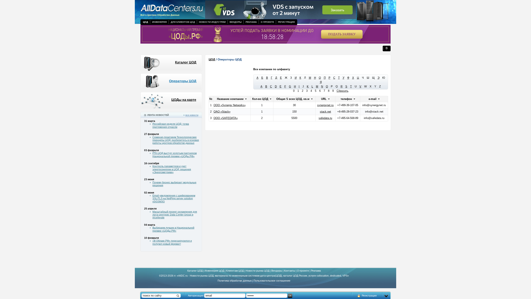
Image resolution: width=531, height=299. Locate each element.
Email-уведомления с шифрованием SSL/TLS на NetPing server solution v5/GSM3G (173, 198)
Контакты (289, 270)
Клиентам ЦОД (235, 270)
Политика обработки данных (235, 280)
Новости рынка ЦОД (257, 270)
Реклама (251, 22)
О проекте (267, 22)
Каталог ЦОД (185, 62)
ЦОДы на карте (183, 100)
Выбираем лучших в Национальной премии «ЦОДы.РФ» (173, 229)
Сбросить (342, 90)
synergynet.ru (325, 105)
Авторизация (195, 295)
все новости (191, 115)
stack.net (325, 111)
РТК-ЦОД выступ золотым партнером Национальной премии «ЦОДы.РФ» (174, 155)
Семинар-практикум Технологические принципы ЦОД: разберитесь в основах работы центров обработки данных (175, 140)
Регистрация (286, 22)
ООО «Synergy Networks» (230, 105)
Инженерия (159, 22)
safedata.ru (325, 118)
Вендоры (236, 22)
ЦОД (145, 22)
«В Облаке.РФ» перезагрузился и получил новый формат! (172, 242)
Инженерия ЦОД (214, 270)
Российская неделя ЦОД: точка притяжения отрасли (170, 125)
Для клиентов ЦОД (183, 22)
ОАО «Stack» (222, 111)
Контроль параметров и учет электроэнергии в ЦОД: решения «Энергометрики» (171, 169)
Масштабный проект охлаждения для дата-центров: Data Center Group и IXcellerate (174, 214)
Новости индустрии (212, 22)
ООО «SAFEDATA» (226, 118)
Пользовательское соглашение (271, 280)
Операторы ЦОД (182, 81)
